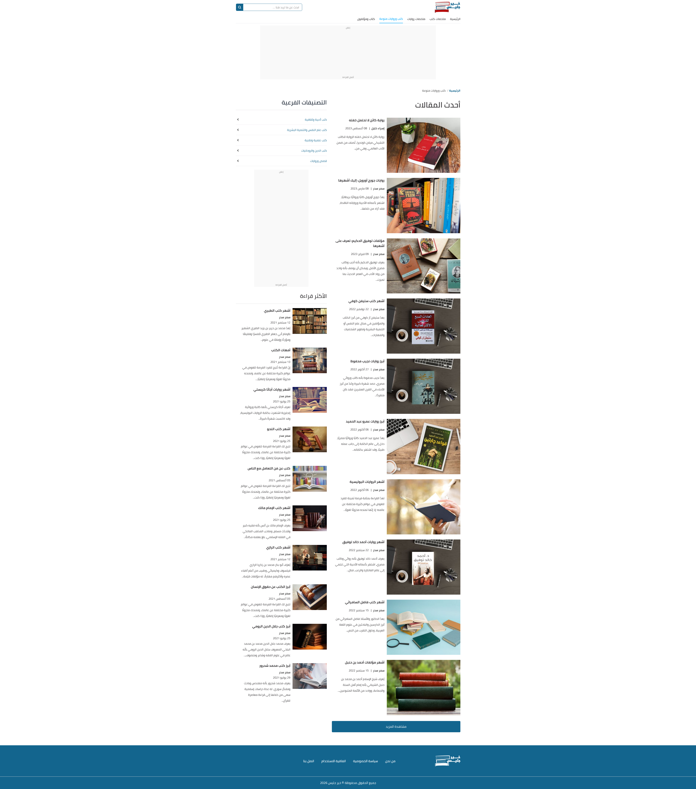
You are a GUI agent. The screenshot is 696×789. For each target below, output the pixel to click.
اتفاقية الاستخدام (333, 761)
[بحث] (239, 7)
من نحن (390, 761)
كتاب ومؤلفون (366, 19)
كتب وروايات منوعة (391, 18)
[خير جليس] (447, 7)
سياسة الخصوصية (365, 761)
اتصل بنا (308, 761)
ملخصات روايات (416, 19)
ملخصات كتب (438, 19)
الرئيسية (455, 19)
